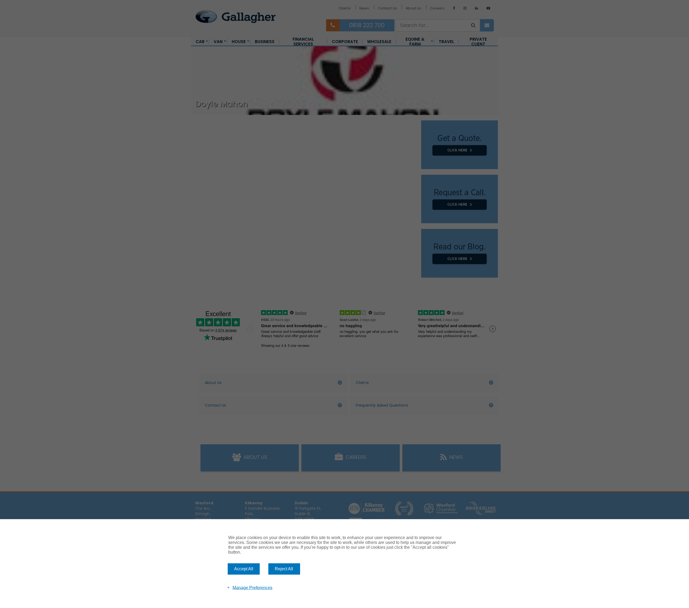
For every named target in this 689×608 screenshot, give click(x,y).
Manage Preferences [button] (252, 587)
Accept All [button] (243, 569)
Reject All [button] (284, 569)
